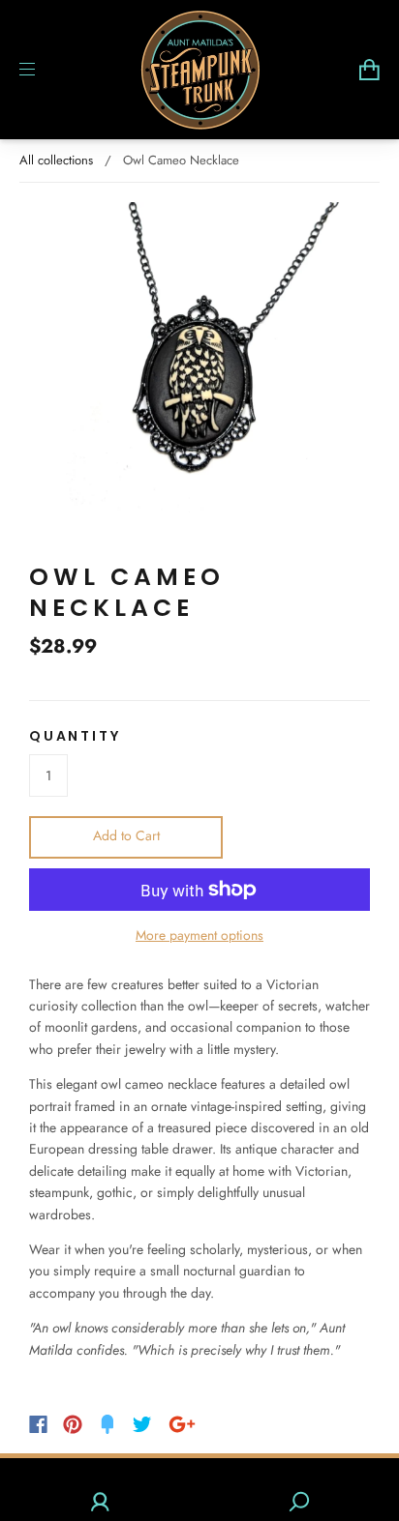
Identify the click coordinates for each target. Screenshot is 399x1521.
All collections (56, 160)
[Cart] (369, 69)
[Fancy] (107, 1424)
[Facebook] (38, 1424)
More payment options (199, 935)
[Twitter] (142, 1424)
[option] (199, 372)
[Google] (182, 1424)
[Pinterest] (72, 1424)
